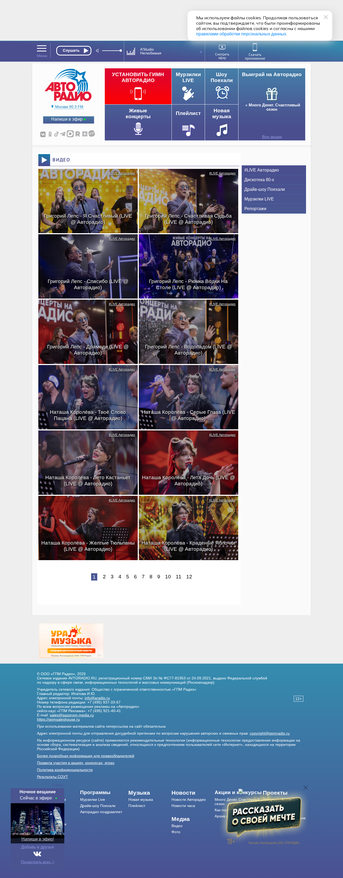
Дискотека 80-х (259, 179)
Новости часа (183, 805)
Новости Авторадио (189, 799)
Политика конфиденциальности (65, 770)
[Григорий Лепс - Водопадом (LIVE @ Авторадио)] (186, 309)
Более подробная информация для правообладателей (85, 756)
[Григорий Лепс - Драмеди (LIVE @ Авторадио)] (85, 309)
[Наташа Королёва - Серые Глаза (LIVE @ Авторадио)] (186, 374)
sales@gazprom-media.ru (72, 715)
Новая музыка (140, 799)
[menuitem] (104, 792)
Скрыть (58, 785)
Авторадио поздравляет (101, 812)
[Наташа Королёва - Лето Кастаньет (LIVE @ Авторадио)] (85, 439)
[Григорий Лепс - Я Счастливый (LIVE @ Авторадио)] (85, 178)
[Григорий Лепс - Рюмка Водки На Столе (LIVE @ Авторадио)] (186, 243)
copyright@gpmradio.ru (270, 733)
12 (189, 576)
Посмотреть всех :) (37, 862)
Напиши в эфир (67, 119)
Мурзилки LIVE (259, 199)
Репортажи (255, 208)
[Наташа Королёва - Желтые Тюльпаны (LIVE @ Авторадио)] (85, 505)
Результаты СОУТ (52, 777)
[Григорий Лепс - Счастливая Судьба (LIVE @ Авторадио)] (186, 178)
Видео (177, 826)
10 (168, 576)
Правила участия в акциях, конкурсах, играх (75, 763)
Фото (176, 832)
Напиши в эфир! (37, 839)
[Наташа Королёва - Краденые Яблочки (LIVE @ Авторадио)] (186, 505)
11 (178, 576)
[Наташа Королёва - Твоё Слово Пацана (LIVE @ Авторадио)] (85, 374)
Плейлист (136, 805)
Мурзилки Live (92, 799)
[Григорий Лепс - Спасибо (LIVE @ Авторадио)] (85, 243)
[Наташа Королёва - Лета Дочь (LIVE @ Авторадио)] (186, 439)
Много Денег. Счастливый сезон (274, 107)
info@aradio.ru (97, 698)
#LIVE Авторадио (122, 173)
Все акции (272, 137)
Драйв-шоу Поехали (264, 189)
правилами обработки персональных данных (241, 34)
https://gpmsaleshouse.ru (58, 719)
